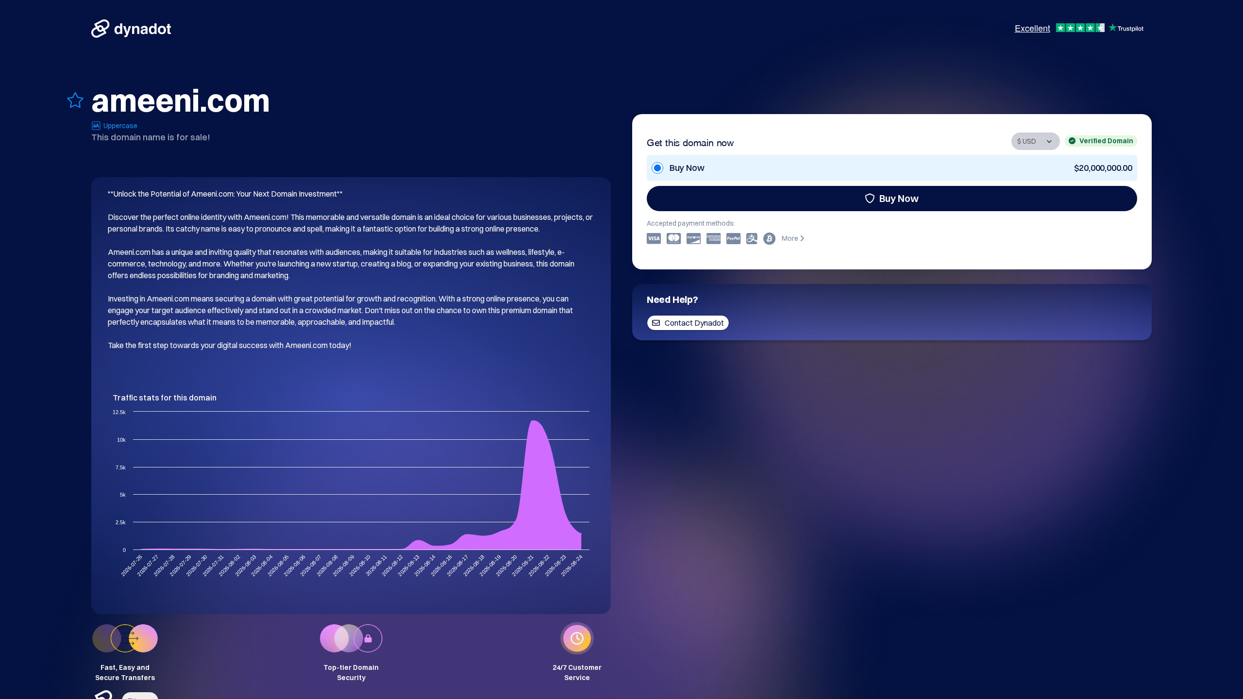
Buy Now (899, 198)
